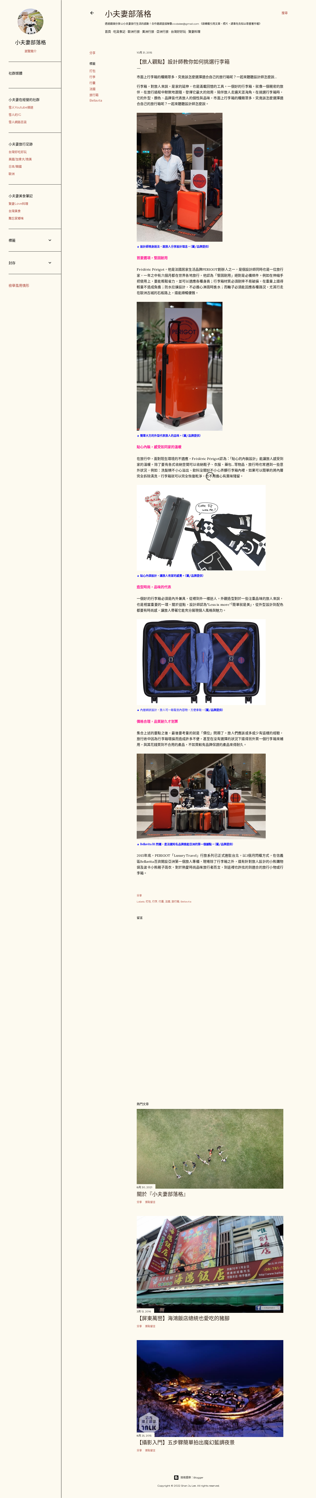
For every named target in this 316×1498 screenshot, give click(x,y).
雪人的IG (15, 115)
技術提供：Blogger (192, 1477)
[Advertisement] (210, 1061)
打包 (92, 71)
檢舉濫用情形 (19, 286)
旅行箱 (93, 95)
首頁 (108, 32)
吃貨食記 (119, 32)
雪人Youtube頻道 (21, 107)
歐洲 (12, 174)
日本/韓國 (15, 166)
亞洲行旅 (162, 32)
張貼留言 (150, 1202)
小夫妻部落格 (128, 14)
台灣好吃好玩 (18, 152)
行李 (92, 77)
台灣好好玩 (178, 32)
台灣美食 (15, 211)
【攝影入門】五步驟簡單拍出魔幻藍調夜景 (186, 1442)
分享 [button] (92, 53)
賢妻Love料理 (18, 204)
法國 (92, 89)
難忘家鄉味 (16, 218)
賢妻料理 (194, 32)
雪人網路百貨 (18, 122)
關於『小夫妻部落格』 (162, 1194)
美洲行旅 (148, 32)
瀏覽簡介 (31, 51)
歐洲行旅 (134, 32)
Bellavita (95, 100)
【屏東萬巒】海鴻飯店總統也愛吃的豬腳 (183, 1318)
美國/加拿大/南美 (20, 159)
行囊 (92, 83)
